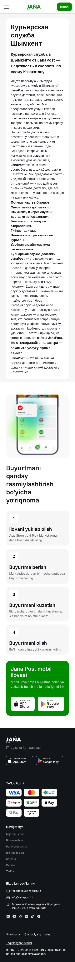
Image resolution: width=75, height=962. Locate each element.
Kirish (64, 7)
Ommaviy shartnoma (37, 934)
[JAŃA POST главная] (33, 7)
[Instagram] (8, 916)
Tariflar (10, 871)
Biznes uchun (14, 840)
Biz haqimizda (15, 852)
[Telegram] (20, 916)
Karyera (11, 859)
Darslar (10, 865)
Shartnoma (13, 934)
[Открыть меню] (6, 7)
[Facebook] (39, 916)
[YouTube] (14, 916)
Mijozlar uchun (15, 834)
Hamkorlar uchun (17, 846)
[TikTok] (33, 916)
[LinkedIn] (26, 916)
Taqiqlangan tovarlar (19, 943)
